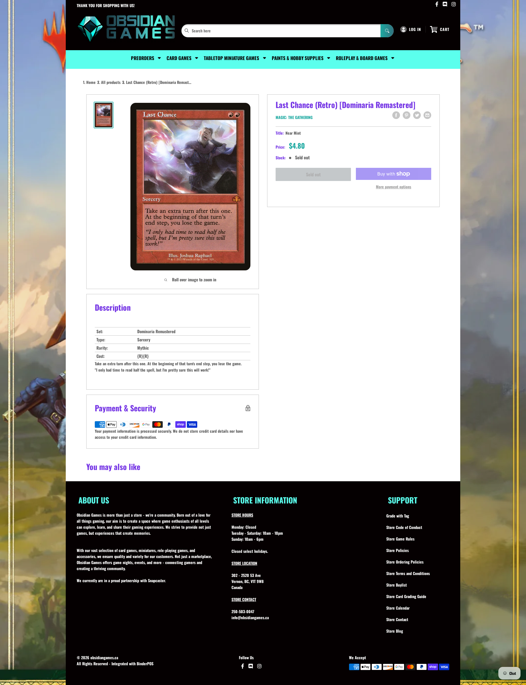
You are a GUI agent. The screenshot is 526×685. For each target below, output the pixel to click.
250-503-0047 (242, 611)
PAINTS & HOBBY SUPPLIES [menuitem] (298, 58)
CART (444, 29)
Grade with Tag (397, 516)
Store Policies (397, 550)
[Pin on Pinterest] (406, 115)
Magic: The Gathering (294, 117)
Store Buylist (396, 585)
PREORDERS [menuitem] (142, 58)
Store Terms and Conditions (408, 573)
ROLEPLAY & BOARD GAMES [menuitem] (362, 58)
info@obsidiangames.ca (250, 617)
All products (111, 82)
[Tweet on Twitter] (417, 115)
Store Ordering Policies (405, 562)
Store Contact (397, 619)
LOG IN (415, 29)
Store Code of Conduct (404, 527)
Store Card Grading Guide (406, 596)
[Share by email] (427, 115)
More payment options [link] (393, 186)
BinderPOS (145, 663)
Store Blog (394, 631)
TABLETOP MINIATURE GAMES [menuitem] (231, 58)
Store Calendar (398, 608)
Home (91, 82)
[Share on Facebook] (396, 115)
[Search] (387, 30)
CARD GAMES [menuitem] (179, 58)
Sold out (313, 174)
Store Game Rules (400, 539)
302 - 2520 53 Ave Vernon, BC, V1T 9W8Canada (247, 581)
